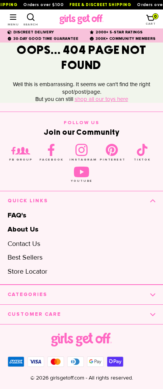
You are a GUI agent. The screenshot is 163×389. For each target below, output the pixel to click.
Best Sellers (25, 257)
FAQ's (17, 215)
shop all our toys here (101, 99)
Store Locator (27, 271)
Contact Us (24, 243)
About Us (23, 229)
